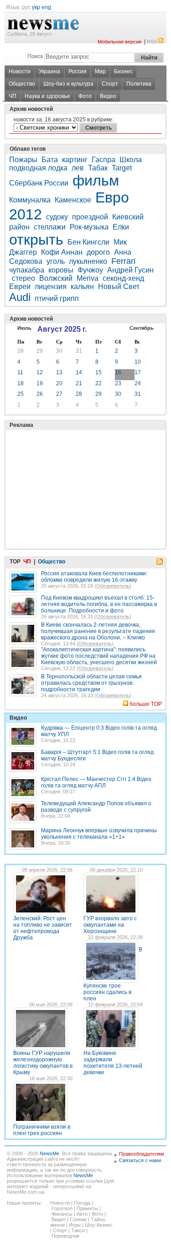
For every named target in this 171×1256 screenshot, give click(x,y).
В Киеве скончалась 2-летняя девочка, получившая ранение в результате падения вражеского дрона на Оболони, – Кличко (98, 631)
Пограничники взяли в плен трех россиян (41, 1130)
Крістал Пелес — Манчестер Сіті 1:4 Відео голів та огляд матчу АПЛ (96, 782)
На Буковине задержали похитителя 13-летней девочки (112, 1063)
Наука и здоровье (47, 96)
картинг (75, 160)
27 (59, 394)
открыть (36, 239)
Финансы (62, 1214)
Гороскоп (62, 1208)
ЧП (12, 96)
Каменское (73, 200)
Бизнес (123, 71)
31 (79, 351)
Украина (49, 71)
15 (98, 372)
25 (20, 394)
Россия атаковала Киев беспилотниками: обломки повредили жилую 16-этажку (94, 576)
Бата (49, 160)
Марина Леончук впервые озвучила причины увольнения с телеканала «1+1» (99, 833)
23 (118, 383)
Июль (24, 328)
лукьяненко (88, 261)
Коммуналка (30, 200)
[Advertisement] (77, 466)
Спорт (110, 84)
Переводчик (65, 1236)
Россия (77, 71)
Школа (130, 160)
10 (138, 362)
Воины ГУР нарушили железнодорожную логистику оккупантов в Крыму (43, 1063)
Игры (75, 1225)
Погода (82, 1203)
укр (36, 7)
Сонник (78, 1219)
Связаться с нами (140, 1160)
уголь (56, 261)
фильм (96, 180)
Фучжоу (90, 270)
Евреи (20, 286)
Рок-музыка (89, 227)
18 (20, 383)
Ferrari (123, 261)
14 (79, 372)
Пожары (23, 160)
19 (39, 383)
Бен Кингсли (88, 242)
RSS (152, 41)
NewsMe (49, 1153)
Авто (82, 1214)
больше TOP (146, 704)
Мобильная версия (119, 41)
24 (138, 383)
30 (59, 351)
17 (138, 372)
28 (20, 351)
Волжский (56, 278)
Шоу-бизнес (99, 1225)
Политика (138, 84)
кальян (82, 286)
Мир (100, 71)
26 (39, 394)
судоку (57, 217)
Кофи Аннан (62, 252)
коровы (60, 270)
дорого (98, 252)
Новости (20, 71)
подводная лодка (38, 168)
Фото (85, 96)
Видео (108, 96)
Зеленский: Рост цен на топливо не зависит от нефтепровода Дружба (42, 928)
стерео (23, 278)
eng (46, 7)
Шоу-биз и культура (68, 84)
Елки (121, 227)
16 (118, 372)
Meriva (87, 278)
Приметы (87, 1208)
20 (59, 383)
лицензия (51, 286)
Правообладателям (141, 1154)
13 (59, 372)
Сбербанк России (38, 183)
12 (39, 372)
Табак (98, 168)
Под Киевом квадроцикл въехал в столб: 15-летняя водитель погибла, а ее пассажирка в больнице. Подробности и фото (99, 604)
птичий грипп (57, 298)
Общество (22, 84)
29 (39, 351)
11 (20, 372)
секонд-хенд (123, 278)
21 (79, 383)
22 (98, 383)
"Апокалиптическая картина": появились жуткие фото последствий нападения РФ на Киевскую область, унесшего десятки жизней (99, 656)
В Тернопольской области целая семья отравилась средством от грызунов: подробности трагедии (91, 683)
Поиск (35, 56)
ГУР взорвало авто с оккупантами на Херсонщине (110, 924)
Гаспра (103, 160)
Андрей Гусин (130, 270)
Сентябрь (142, 328)
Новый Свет (119, 286)
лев (78, 168)
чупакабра (26, 270)
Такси (78, 1230)
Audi (20, 297)
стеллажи (50, 227)
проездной (90, 217)
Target (122, 168)
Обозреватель (113, 586)
